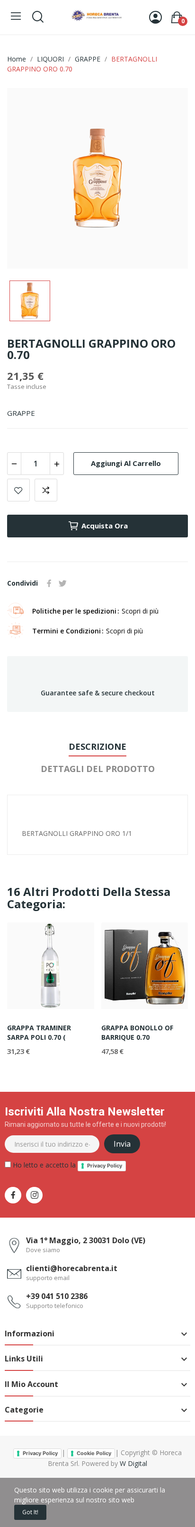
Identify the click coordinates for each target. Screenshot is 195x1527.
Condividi (49, 583)
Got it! (30, 1512)
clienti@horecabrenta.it (71, 1268)
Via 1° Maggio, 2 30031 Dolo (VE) (85, 1240)
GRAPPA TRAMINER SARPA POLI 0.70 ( (39, 1032)
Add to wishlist (18, 490)
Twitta (62, 583)
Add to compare (46, 490)
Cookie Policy (94, 1453)
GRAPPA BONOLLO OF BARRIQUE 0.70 (137, 1032)
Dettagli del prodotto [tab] (98, 768)
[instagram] (34, 1195)
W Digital (133, 1463)
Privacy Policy (104, 1165)
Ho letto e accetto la (66, 1164)
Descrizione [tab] (97, 746)
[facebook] (13, 1195)
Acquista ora (104, 525)
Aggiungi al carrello (126, 463)
